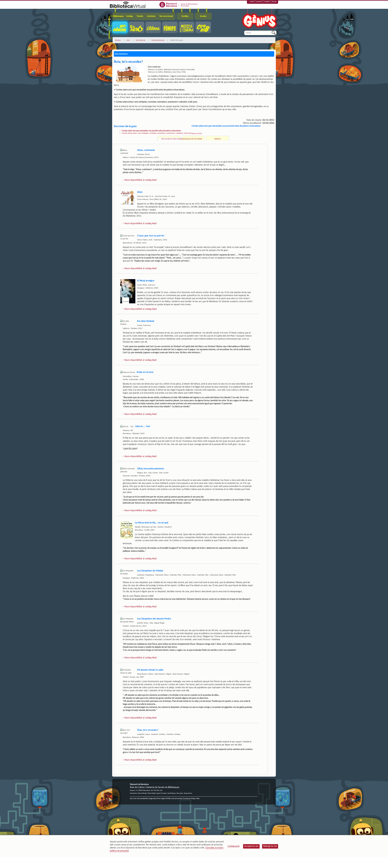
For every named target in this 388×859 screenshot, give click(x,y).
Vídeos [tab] (217, 139)
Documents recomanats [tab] (170, 139)
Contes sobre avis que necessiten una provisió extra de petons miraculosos (151, 131)
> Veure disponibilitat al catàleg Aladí (140, 180)
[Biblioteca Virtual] (127, 4)
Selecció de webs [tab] (193, 139)
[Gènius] (259, 19)
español (259, 1)
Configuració (233, 846)
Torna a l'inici (197, 133)
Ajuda (274, 1)
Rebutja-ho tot (270, 846)
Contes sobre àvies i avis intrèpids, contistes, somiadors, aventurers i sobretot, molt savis (157, 133)
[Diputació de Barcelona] (178, 4)
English (267, 1)
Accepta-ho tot (251, 846)
